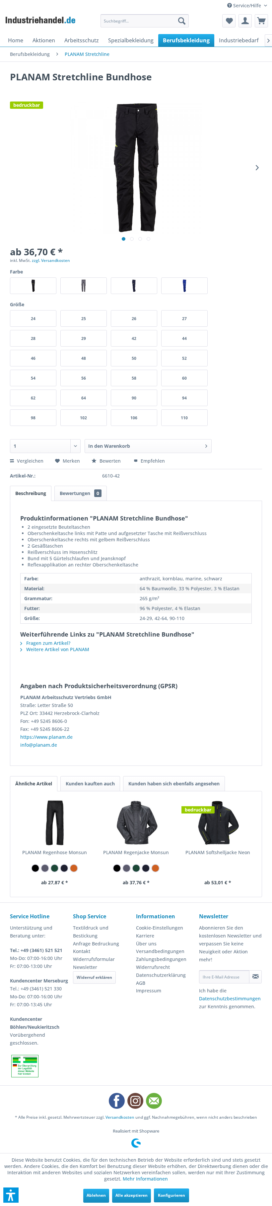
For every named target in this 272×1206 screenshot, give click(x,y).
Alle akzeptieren (131, 1195)
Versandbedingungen (160, 951)
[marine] (64, 868)
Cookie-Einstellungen (159, 928)
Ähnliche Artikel (33, 783)
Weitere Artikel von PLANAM (57, 649)
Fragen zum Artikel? (47, 643)
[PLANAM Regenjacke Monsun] (136, 823)
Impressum (148, 990)
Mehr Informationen (145, 1179)
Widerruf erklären (94, 977)
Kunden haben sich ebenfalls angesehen (174, 783)
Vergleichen (29, 461)
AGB (140, 983)
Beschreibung (30, 493)
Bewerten (110, 461)
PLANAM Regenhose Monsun (54, 852)
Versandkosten (119, 1117)
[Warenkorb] (261, 20)
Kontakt (81, 951)
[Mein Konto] (245, 20)
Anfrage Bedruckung (96, 943)
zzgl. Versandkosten (51, 260)
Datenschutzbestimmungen (230, 998)
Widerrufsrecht (153, 967)
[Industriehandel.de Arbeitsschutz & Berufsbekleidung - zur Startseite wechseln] (41, 22)
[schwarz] (35, 868)
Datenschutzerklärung (161, 975)
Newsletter (85, 967)
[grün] (54, 868)
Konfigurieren (171, 1195)
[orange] (74, 868)
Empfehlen (152, 461)
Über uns (146, 943)
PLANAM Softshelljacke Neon (217, 852)
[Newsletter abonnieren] (255, 976)
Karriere (145, 936)
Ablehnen (96, 1195)
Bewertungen (79, 493)
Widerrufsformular (94, 959)
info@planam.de (38, 745)
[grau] (45, 868)
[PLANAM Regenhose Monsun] (54, 823)
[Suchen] (182, 20)
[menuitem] (145, 20)
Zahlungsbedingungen (161, 959)
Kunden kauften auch (90, 783)
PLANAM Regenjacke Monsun (136, 852)
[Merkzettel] (229, 20)
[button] (11, 1195)
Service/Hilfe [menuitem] (247, 5)
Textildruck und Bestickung (90, 932)
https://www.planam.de (46, 737)
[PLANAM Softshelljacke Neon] (217, 823)
